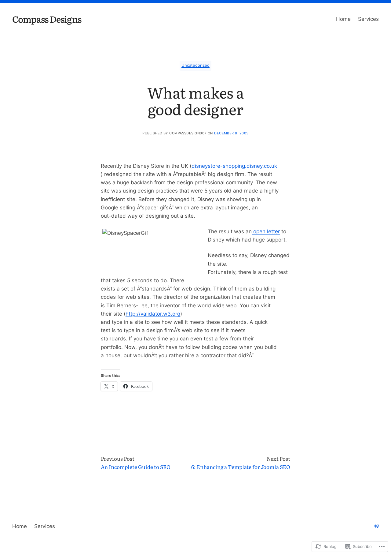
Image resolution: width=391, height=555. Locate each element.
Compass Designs (46, 18)
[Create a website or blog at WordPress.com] (377, 526)
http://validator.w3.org (153, 314)
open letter (266, 231)
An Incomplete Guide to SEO (135, 467)
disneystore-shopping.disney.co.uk (234, 166)
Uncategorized (195, 65)
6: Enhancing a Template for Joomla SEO (240, 467)
